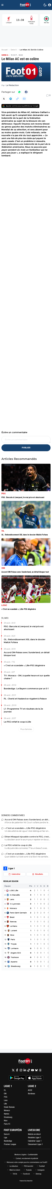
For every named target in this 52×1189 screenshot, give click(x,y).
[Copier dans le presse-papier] (17, 98)
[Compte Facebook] (17, 1070)
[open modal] (49, 4)
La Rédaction (12, 85)
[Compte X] (13, 1070)
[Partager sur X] (3, 98)
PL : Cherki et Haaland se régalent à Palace (25, 699)
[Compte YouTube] (32, 1070)
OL (2, 531)
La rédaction (14, 1166)
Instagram (41, 1170)
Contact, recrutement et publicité (27, 1158)
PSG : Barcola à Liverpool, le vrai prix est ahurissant (24, 628)
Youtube (29, 1170)
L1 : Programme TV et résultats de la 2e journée (23, 710)
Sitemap (38, 1174)
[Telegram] (10, 98)
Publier (26, 448)
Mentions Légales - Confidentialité (26, 1155)
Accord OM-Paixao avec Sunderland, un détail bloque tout (26, 654)
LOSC (4, 605)
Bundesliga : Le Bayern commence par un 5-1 (26, 688)
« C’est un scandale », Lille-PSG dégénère (24, 665)
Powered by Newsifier (26, 1181)
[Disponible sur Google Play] (17, 1077)
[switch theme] (45, 5)
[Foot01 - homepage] (26, 5)
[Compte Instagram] (20, 1070)
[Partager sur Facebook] (26, 92)
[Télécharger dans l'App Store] (35, 1077)
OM (3, 568)
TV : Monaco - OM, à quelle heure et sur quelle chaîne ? (27, 677)
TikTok (15, 1174)
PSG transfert (28, 1166)
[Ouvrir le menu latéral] (2, 4)
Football (42, 1166)
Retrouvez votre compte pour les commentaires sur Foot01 (27, 1162)
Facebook (26, 1174)
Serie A (4, 55)
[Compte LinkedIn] (24, 1070)
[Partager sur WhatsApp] (19, 92)
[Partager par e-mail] (24, 98)
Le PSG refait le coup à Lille (17, 722)
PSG (3, 493)
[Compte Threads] (40, 1070)
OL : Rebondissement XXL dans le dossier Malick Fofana (24, 641)
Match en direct (15, 1170)
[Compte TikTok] (28, 1070)
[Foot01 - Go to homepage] (26, 1061)
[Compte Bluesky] (36, 1070)
